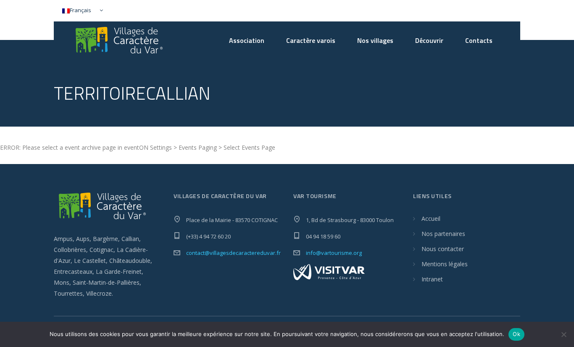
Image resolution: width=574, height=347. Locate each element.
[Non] (563, 334)
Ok (516, 334)
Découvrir (429, 40)
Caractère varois (310, 40)
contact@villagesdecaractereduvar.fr (233, 253)
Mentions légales (444, 264)
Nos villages (375, 40)
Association (246, 40)
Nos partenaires (443, 234)
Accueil (430, 219)
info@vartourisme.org (334, 253)
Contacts (478, 40)
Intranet (432, 279)
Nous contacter (442, 249)
